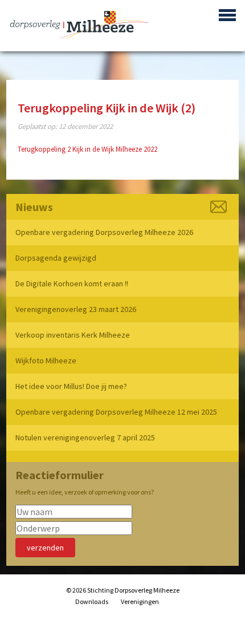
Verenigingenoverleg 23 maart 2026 (75, 309)
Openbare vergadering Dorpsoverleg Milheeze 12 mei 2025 (116, 412)
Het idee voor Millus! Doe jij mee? (71, 386)
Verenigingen (140, 601)
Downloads (91, 601)
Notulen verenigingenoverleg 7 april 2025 (85, 437)
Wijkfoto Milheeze (45, 360)
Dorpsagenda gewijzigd (55, 258)
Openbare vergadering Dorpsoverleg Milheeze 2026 (104, 232)
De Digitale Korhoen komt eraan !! (71, 283)
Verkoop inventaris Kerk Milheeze (72, 335)
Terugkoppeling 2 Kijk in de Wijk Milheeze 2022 (87, 149)
